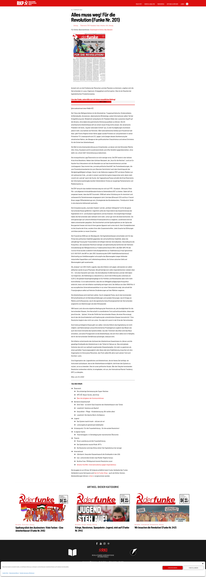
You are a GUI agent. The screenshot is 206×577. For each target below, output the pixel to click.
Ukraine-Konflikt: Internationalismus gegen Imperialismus (96, 465)
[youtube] (101, 543)
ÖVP (88, 25)
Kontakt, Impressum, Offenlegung (27, 573)
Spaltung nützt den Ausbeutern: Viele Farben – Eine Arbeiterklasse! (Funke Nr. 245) (39, 529)
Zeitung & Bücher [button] (172, 4)
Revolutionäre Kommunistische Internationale (103, 556)
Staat (98, 25)
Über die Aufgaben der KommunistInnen (90, 398)
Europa (84, 524)
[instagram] (104, 543)
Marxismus (160, 4)
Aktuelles (18, 524)
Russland (93, 25)
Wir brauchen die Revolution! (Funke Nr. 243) (155, 527)
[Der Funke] (26, 5)
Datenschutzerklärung (14, 573)
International (145, 524)
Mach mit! (139, 4)
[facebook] (97, 543)
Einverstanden (172, 568)
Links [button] (182, 4)
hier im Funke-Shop (101, 473)
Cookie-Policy (5, 573)
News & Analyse (150, 4)
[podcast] (108, 543)
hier (91, 476)
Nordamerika (154, 524)
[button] (203, 563)
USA (106, 25)
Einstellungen (193, 568)
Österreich (83, 25)
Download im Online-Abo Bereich (101, 30)
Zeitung (75, 25)
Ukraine (102, 25)
